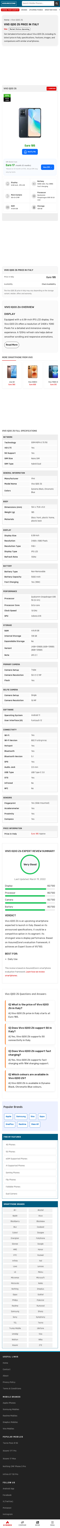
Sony (15, 1317)
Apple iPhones (9, 1402)
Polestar (40, 1300)
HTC (15, 1255)
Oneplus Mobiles (10, 1422)
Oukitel (41, 1294)
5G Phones (10, 1151)
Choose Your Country (10, 10)
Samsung (21, 1116)
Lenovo (41, 1266)
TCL (15, 1322)
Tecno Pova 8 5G (10, 1443)
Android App (8, 1488)
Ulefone (40, 1328)
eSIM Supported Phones (16, 1158)
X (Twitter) (8, 1501)
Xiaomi (15, 1345)
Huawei (40, 1255)
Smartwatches (51, 10)
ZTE (40, 1345)
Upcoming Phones (36, 10)
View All (35, 1124)
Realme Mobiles (10, 1415)
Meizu (40, 1272)
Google (41, 1244)
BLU (15, 1227)
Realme (22, 1124)
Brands (24, 10)
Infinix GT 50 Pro (10, 1474)
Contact (6, 1369)
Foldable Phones (13, 1186)
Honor (40, 1249)
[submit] (56, 3)
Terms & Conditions (12, 1388)
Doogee (40, 1232)
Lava (15, 1266)
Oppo (42, 1116)
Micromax (15, 1277)
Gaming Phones (13, 1172)
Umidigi (15, 1334)
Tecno (40, 1322)
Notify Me (31, 151)
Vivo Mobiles (8, 1428)
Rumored (41, 1305)
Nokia (40, 1283)
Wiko (41, 1339)
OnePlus (10, 1124)
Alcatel (41, 1210)
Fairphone (40, 1238)
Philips (15, 1300)
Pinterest (7, 1507)
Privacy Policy (9, 1382)
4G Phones (10, 1144)
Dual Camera (11, 1193)
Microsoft (40, 1277)
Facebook (7, 1495)
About (6, 1375)
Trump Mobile (15, 1328)
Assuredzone (9, 3)
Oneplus (40, 1289)
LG (15, 1272)
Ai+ (15, 1210)
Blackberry (15, 1221)
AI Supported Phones (15, 1165)
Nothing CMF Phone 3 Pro (14, 1466)
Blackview (41, 1221)
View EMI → (47, 167)
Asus (41, 1215)
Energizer (15, 1238)
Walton (15, 1339)
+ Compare (51, 89)
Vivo (5, 29)
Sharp (40, 1311)
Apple (8, 1116)
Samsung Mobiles (11, 1409)
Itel (40, 1260)
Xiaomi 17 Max (9, 1458)
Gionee (15, 1244)
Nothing (15, 1289)
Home (6, 19)
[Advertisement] (30, 65)
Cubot (15, 1232)
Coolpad (40, 1227)
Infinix (15, 1260)
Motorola (15, 1283)
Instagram (8, 1514)
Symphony (40, 1317)
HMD (15, 1249)
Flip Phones (11, 1179)
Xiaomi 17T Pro (9, 1450)
